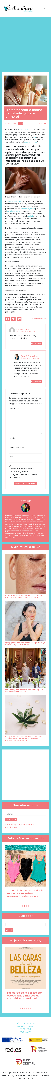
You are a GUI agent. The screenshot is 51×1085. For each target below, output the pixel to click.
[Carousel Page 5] (28, 1008)
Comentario (15, 408)
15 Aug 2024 (10, 123)
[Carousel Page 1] (22, 906)
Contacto (25, 1032)
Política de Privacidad (25, 1023)
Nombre (13, 438)
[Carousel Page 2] (24, 906)
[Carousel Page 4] (28, 906)
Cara (21, 123)
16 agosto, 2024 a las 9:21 (30, 358)
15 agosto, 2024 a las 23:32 (26, 331)
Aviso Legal (25, 1029)
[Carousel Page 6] (30, 1008)
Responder (36, 343)
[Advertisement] (25, 43)
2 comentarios (39, 318)
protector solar (30, 142)
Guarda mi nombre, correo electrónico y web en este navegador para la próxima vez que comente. (23, 473)
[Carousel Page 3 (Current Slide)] (26, 906)
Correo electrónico (18, 447)
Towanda (41, 123)
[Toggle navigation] (44, 8)
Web (11, 456)
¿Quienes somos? (25, 1026)
